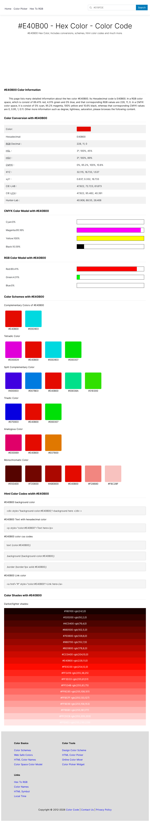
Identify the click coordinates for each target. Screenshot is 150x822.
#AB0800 (53, 483)
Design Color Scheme (74, 750)
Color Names (21, 786)
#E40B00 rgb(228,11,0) (75, 660)
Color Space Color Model (28, 764)
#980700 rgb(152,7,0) (75, 642)
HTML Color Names (25, 759)
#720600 (33, 483)
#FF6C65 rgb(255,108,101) (75, 691)
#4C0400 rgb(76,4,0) (75, 623)
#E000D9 (13, 359)
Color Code (72, 809)
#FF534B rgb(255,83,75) (75, 685)
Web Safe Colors (23, 754)
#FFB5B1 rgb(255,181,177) (75, 710)
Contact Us (87, 809)
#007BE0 (33, 390)
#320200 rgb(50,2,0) (75, 617)
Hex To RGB (36, 8)
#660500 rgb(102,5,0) (75, 629)
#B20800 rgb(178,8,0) (75, 648)
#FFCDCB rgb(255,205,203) (75, 716)
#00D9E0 (33, 328)
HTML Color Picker (72, 754)
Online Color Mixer (72, 759)
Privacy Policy (104, 809)
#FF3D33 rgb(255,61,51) (75, 679)
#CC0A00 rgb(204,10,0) (75, 654)
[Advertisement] (75, 62)
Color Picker (20, 8)
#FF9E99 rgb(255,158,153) (75, 703)
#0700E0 (13, 421)
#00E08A (73, 390)
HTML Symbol (22, 791)
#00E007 (73, 359)
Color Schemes (22, 750)
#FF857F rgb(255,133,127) (75, 697)
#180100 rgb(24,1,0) (75, 611)
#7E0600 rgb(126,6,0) (75, 635)
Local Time (20, 796)
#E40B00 (13, 328)
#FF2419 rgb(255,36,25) (75, 672)
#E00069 (13, 452)
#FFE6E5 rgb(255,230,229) (75, 722)
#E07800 (53, 452)
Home (8, 8)
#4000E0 (13, 390)
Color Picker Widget (73, 764)
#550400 (13, 483)
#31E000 (93, 390)
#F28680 (93, 483)
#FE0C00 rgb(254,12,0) (75, 666)
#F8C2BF (113, 483)
